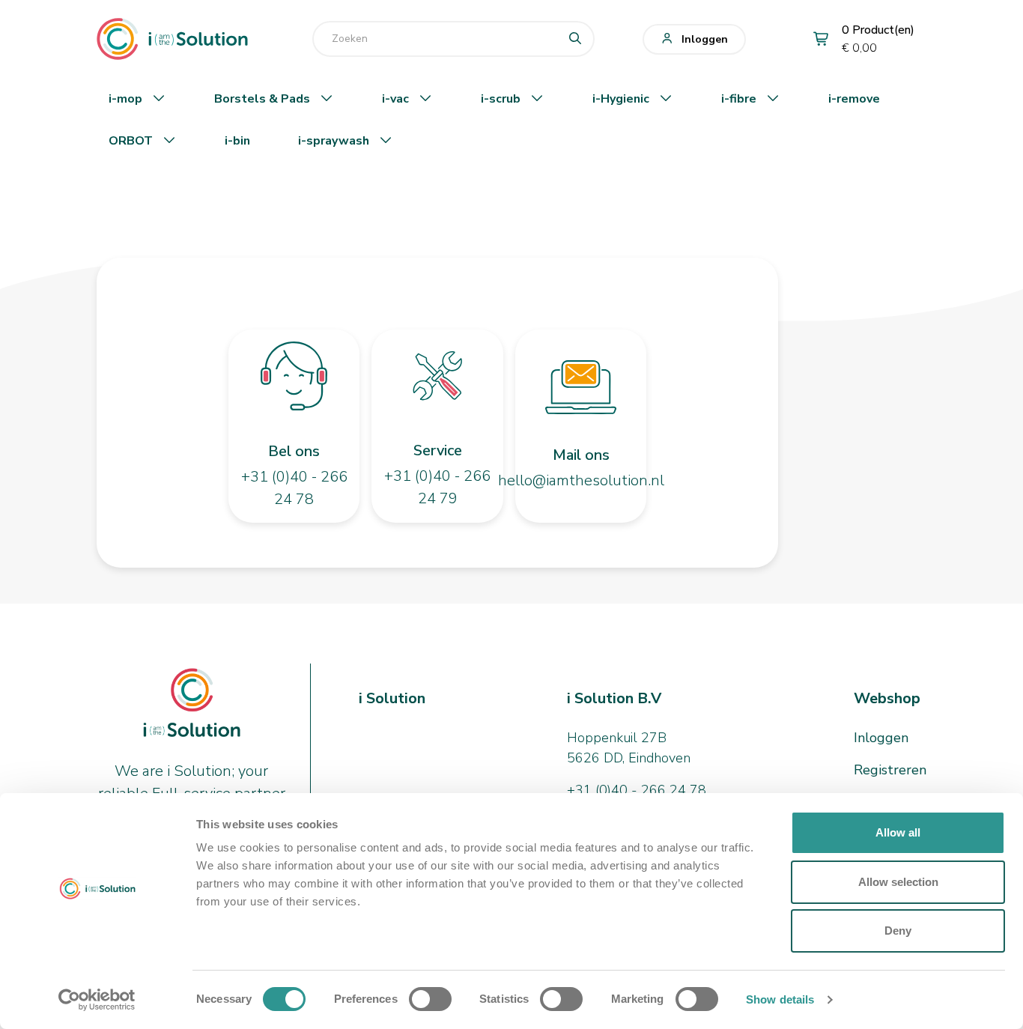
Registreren (890, 770)
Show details (780, 999)
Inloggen (705, 39)
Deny (897, 930)
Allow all (897, 832)
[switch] (430, 999)
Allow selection (898, 881)
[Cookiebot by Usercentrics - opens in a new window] (97, 1000)
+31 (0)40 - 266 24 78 (636, 790)
